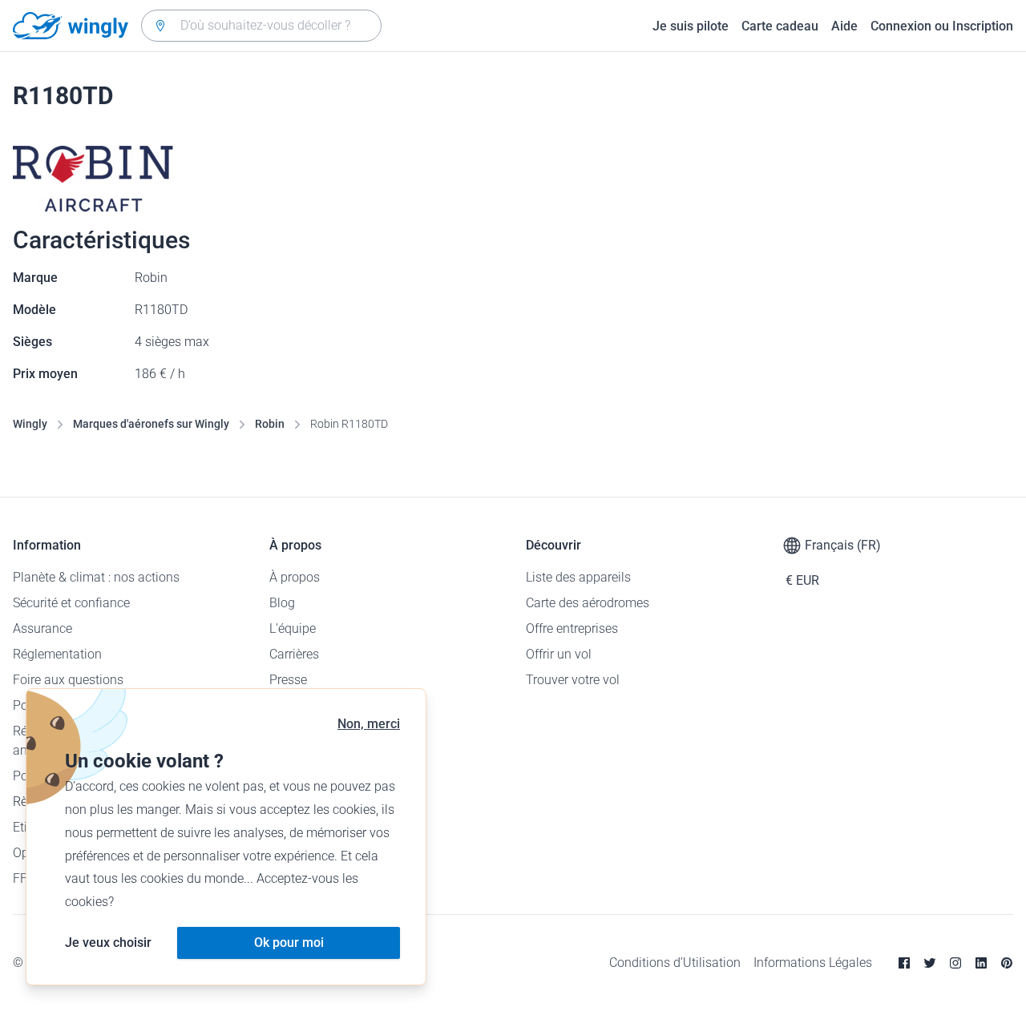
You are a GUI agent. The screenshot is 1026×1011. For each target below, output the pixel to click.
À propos (294, 577)
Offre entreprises (572, 628)
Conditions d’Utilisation (675, 962)
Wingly (30, 423)
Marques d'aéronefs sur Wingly (151, 423)
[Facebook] (904, 963)
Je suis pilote (690, 26)
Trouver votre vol (573, 679)
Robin (270, 423)
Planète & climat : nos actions (96, 577)
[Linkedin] (981, 963)
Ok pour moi (289, 942)
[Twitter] (929, 963)
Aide (844, 26)
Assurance (42, 628)
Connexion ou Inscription (941, 26)
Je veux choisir (108, 942)
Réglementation (57, 654)
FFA (23, 878)
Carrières (294, 654)
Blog (282, 602)
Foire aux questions (68, 679)
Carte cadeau (779, 26)
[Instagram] (955, 963)
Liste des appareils (578, 577)
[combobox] (261, 26)
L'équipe (292, 628)
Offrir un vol (559, 654)
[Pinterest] (1006, 963)
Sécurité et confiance (71, 602)
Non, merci (368, 723)
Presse (288, 679)
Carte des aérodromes (587, 602)
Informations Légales (812, 962)
